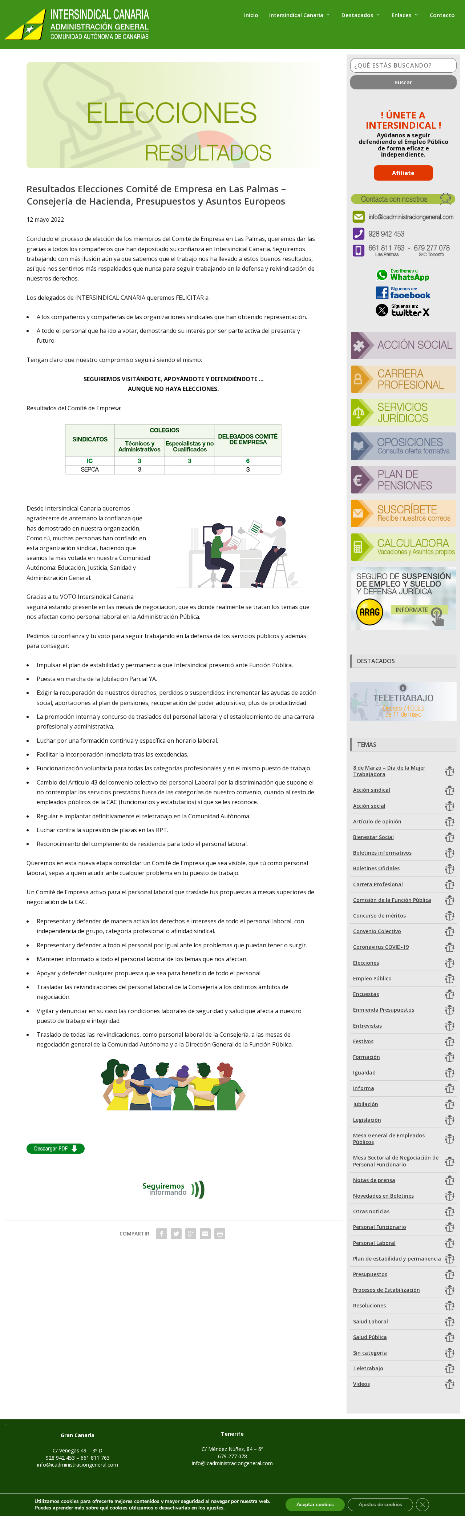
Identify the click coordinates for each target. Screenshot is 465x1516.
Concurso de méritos (379, 915)
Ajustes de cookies (380, 1504)
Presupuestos (370, 1274)
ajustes (215, 1508)
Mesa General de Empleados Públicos (389, 1138)
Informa (363, 1088)
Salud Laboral (370, 1321)
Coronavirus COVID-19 (381, 946)
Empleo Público (372, 978)
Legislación (367, 1119)
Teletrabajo (368, 1368)
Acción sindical (371, 789)
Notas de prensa (374, 1180)
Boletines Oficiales (376, 868)
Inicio (251, 15)
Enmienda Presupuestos (383, 1009)
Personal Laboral (374, 1242)
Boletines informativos (382, 852)
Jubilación (365, 1104)
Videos (361, 1383)
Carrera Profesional (378, 884)
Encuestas (366, 994)
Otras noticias (371, 1211)
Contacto (442, 15)
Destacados (357, 15)
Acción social (369, 805)
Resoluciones (369, 1305)
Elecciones (366, 962)
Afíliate (403, 173)
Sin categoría (370, 1352)
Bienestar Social (373, 837)
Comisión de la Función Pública (392, 899)
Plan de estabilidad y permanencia (397, 1258)
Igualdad (364, 1072)
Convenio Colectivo (377, 931)
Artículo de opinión (377, 821)
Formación (366, 1056)
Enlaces (402, 15)
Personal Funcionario (379, 1226)
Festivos (363, 1041)
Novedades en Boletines (383, 1195)
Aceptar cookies (315, 1504)
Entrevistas (367, 1025)
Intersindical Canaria (296, 15)
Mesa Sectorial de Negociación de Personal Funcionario (395, 1161)
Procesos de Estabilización (386, 1289)
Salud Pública (370, 1337)
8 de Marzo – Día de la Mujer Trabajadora (389, 771)
